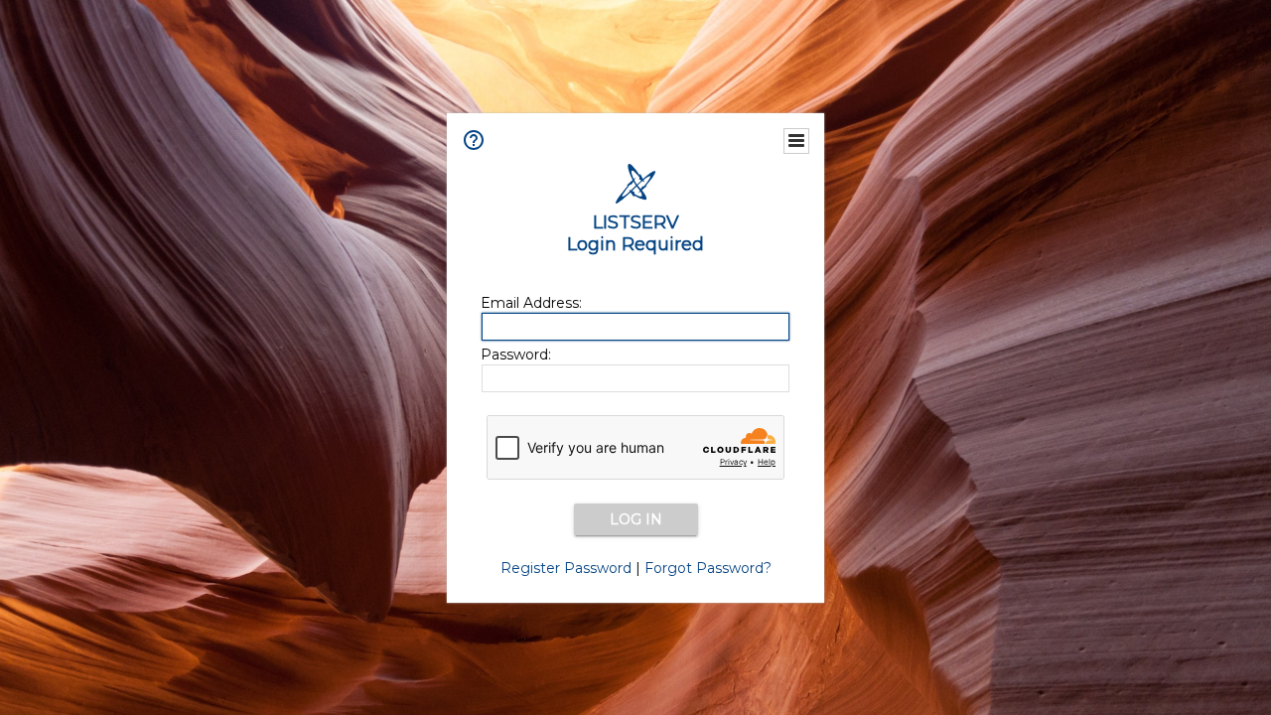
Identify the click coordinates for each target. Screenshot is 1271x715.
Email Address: (531, 303)
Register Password (566, 568)
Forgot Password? (708, 568)
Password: (516, 354)
